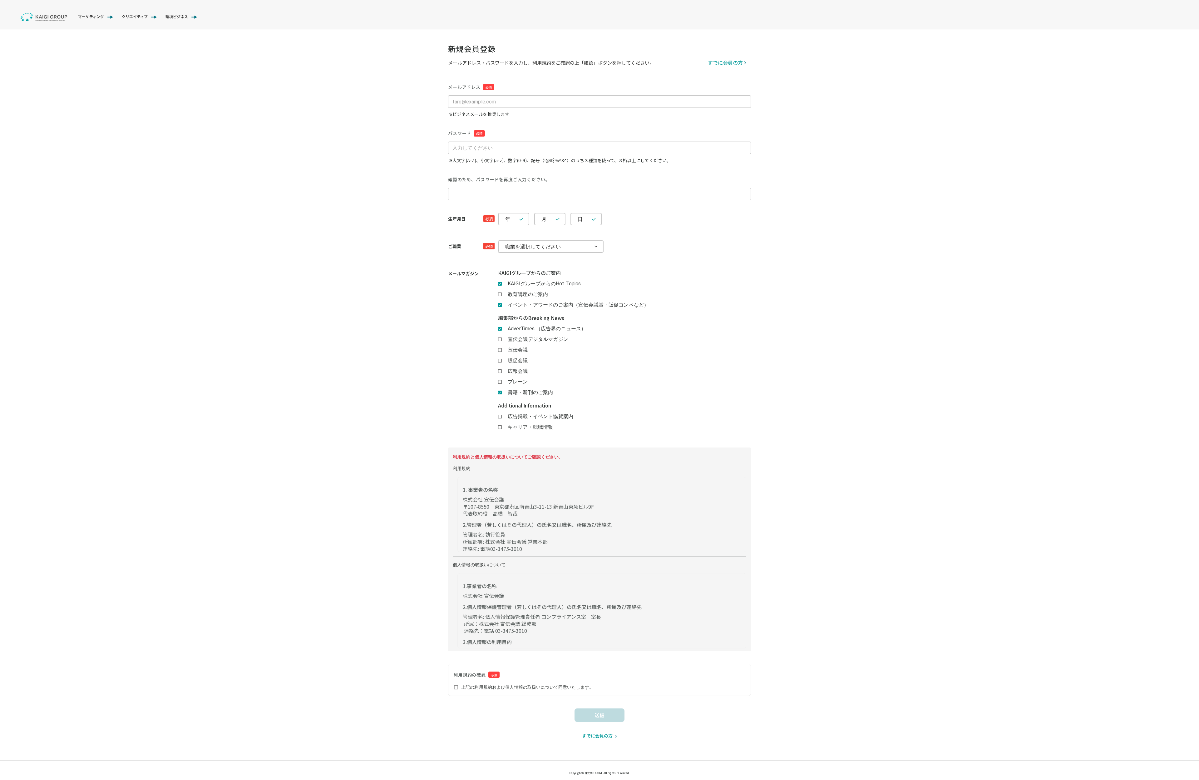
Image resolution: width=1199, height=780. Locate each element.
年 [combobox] (507, 219)
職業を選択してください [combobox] (533, 247)
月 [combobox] (543, 219)
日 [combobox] (580, 219)
